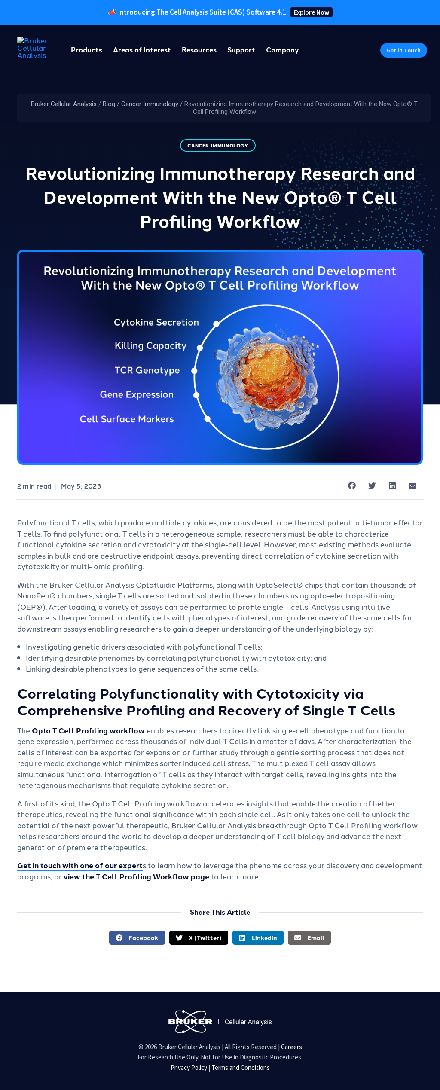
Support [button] (241, 50)
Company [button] (282, 50)
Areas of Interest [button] (142, 50)
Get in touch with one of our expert (80, 865)
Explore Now (311, 12)
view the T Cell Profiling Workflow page (136, 876)
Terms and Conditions (240, 1067)
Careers (291, 1047)
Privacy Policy (189, 1067)
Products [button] (86, 50)
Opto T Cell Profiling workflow (88, 730)
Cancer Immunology (149, 104)
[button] (403, 50)
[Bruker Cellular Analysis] (220, 1020)
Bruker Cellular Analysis (64, 104)
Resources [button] (199, 50)
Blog (109, 104)
